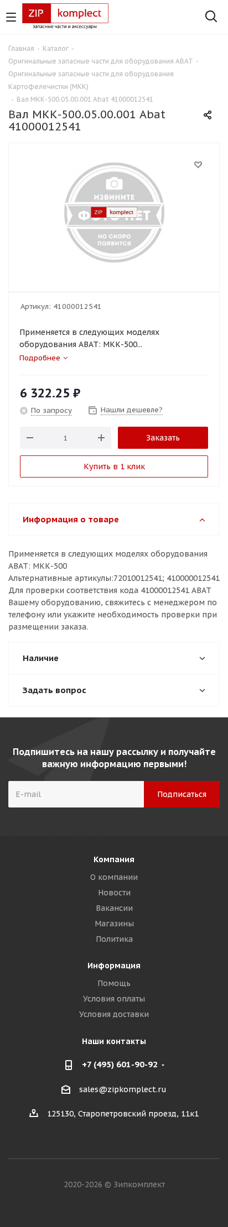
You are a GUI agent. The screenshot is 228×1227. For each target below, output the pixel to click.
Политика (114, 939)
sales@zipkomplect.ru (123, 1089)
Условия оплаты (114, 999)
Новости (114, 893)
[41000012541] (114, 212)
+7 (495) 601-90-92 (120, 1064)
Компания (114, 859)
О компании (114, 877)
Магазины (114, 924)
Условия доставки (114, 1014)
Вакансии (114, 908)
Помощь (114, 983)
